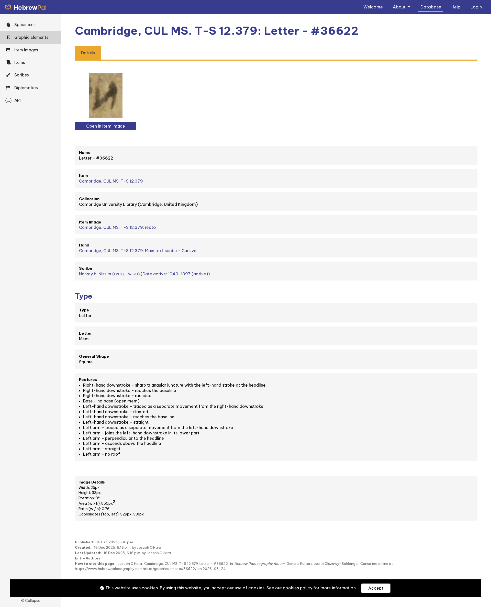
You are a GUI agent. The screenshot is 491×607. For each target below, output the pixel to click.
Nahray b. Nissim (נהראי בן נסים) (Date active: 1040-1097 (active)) (144, 273)
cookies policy (297, 587)
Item (83, 175)
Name (85, 152)
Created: (83, 547)
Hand (84, 245)
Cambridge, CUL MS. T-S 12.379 (111, 181)
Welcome (373, 6)
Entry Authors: (88, 558)
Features (88, 379)
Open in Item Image (105, 126)
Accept (375, 588)
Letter (85, 333)
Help (456, 6)
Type (84, 310)
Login (476, 6)
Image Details (92, 482)
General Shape (94, 356)
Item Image (90, 222)
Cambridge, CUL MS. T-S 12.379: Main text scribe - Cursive (137, 250)
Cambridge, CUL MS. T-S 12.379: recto (117, 227)
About (400, 6)
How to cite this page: (95, 563)
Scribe (85, 268)
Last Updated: (88, 552)
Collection (89, 198)
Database (430, 6)
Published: (84, 542)
